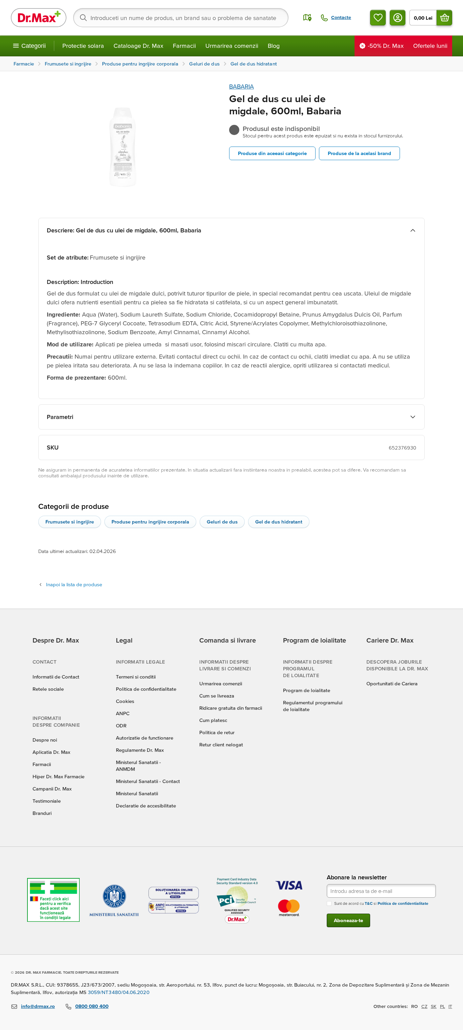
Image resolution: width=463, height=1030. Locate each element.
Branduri (42, 813)
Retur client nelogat (221, 744)
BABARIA (241, 86)
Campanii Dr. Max (52, 788)
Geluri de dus (222, 521)
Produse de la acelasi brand (359, 153)
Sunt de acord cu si (381, 903)
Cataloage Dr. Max (138, 45)
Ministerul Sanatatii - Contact (148, 781)
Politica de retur (217, 732)
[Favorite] (378, 17)
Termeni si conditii (136, 677)
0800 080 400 (91, 1006)
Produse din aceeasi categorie (272, 153)
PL (442, 1006)
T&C (369, 903)
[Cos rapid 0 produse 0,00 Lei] (444, 17)
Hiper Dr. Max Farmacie (58, 776)
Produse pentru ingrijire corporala (150, 521)
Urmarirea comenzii (231, 45)
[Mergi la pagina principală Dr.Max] (38, 17)
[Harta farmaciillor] (307, 18)
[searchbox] (180, 17)
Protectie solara (83, 45)
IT (450, 1006)
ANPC (122, 713)
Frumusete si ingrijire (69, 521)
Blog (274, 45)
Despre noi (45, 740)
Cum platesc (213, 720)
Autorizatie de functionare (144, 738)
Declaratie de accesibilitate (146, 805)
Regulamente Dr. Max (140, 750)
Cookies (125, 701)
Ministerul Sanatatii (137, 793)
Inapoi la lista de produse (74, 584)
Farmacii (184, 45)
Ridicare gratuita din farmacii (230, 708)
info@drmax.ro (38, 1006)
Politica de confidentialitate (146, 689)
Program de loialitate (306, 690)
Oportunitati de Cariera (392, 683)
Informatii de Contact (56, 677)
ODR (121, 725)
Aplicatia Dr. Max (51, 752)
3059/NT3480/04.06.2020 (118, 992)
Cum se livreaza (216, 696)
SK (434, 1006)
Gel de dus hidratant (278, 521)
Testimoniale (47, 801)
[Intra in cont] (397, 17)
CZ (424, 1006)
